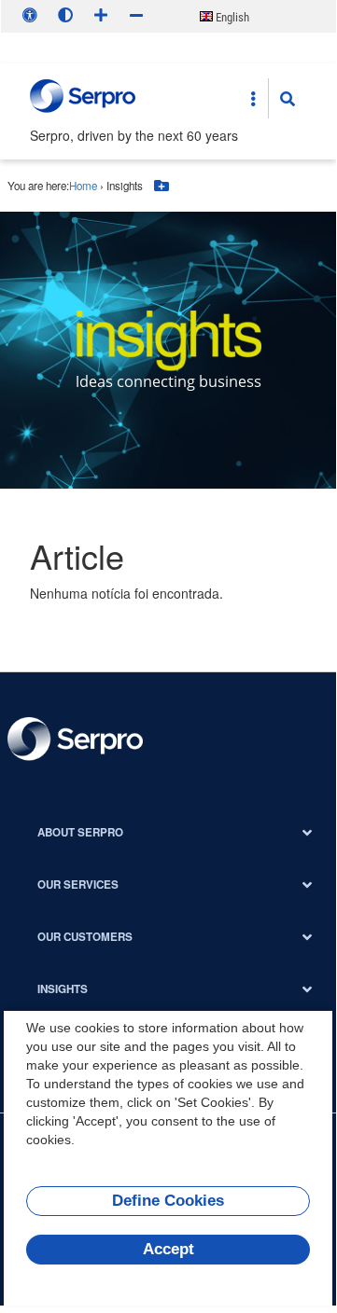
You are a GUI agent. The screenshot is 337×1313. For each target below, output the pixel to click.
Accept (168, 1249)
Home (83, 185)
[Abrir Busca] (287, 98)
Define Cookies (168, 1200)
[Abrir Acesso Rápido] (253, 99)
